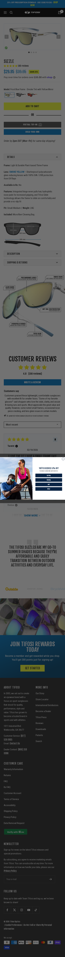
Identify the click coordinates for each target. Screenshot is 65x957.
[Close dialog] (63, 459)
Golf (49, 484)
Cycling (49, 475)
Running (49, 480)
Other (48, 489)
